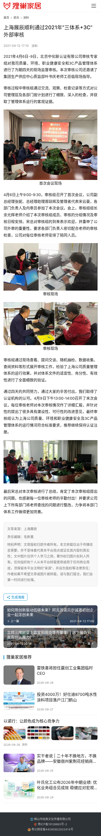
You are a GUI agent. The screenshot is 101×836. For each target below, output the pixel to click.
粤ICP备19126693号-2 (52, 824)
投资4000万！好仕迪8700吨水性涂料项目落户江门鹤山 (67, 697)
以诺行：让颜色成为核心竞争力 (31, 721)
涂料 (34, 45)
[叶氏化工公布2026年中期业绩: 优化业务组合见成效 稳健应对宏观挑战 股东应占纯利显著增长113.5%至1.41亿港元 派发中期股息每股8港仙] (19, 789)
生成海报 (17, 597)
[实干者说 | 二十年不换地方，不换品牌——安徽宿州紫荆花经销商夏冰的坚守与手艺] (19, 763)
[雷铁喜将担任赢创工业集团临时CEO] (19, 675)
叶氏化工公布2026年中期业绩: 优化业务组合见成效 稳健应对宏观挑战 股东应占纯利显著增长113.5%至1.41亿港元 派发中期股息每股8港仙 (67, 785)
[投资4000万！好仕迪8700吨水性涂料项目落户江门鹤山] (19, 701)
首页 (6, 17)
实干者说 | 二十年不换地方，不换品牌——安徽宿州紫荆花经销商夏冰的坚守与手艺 (67, 759)
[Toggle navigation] (94, 6)
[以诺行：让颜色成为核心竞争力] (50, 733)
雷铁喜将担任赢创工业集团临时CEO (65, 671)
